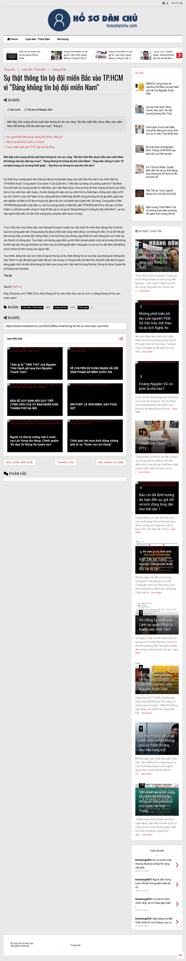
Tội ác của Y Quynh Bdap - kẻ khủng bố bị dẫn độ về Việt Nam (163, 55)
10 (142, 784)
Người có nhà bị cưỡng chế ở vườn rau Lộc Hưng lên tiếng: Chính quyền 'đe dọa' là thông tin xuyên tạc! (34, 440)
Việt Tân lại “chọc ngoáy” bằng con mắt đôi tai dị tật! (156, 564)
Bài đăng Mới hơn (20, 462)
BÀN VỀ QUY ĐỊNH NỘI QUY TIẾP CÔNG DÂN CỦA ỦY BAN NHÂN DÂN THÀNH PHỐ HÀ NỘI (34, 404)
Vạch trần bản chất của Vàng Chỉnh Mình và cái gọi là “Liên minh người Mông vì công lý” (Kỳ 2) (75, 53)
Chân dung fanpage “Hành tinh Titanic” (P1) (154, 443)
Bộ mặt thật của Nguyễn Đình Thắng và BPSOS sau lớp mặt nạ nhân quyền (161, 150)
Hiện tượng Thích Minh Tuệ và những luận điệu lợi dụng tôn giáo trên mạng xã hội (161, 210)
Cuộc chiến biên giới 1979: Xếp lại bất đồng (31, 147)
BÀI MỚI (139, 73)
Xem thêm (144, 291)
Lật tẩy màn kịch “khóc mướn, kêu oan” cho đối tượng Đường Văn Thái (159, 110)
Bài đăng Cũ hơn (111, 462)
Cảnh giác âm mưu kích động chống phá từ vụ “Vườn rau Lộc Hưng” (94, 442)
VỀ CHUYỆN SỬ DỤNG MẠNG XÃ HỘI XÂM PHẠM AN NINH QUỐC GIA (94, 370)
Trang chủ (9, 69)
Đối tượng (63, 39)
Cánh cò (17, 286)
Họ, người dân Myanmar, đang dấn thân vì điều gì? (35, 136)
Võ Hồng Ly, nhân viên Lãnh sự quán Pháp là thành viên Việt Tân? (156, 625)
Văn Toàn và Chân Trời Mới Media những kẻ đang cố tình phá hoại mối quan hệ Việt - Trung (156, 801)
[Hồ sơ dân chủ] (93, 31)
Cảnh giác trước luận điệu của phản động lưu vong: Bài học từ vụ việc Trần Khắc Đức (162, 130)
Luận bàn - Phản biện (37, 39)
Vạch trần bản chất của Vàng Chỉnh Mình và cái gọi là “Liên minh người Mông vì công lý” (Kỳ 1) (120, 53)
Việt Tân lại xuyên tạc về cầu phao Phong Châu (29, 55)
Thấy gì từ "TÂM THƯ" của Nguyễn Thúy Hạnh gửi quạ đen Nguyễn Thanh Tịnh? (33, 368)
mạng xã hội (59, 69)
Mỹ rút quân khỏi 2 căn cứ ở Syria (25, 142)
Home (14, 39)
